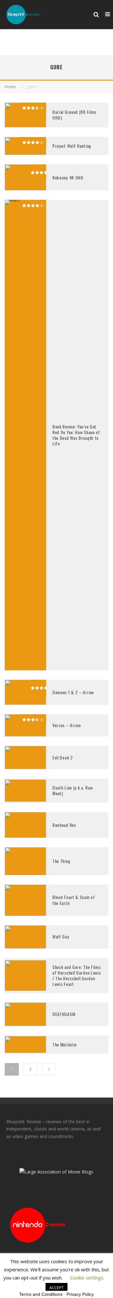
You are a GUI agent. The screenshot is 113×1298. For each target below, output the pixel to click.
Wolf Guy (60, 936)
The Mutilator (64, 1044)
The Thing (61, 861)
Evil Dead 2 (62, 757)
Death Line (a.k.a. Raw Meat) (72, 790)
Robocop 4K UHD (67, 177)
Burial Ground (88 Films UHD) (74, 115)
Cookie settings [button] (87, 1277)
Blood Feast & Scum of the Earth (73, 900)
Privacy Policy (80, 1294)
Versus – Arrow (66, 725)
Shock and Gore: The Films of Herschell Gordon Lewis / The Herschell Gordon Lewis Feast (76, 975)
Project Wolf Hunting (71, 145)
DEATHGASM (63, 1014)
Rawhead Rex (64, 825)
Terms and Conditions (40, 1294)
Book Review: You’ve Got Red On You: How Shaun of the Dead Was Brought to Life (76, 435)
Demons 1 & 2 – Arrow (73, 692)
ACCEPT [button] (56, 1287)
